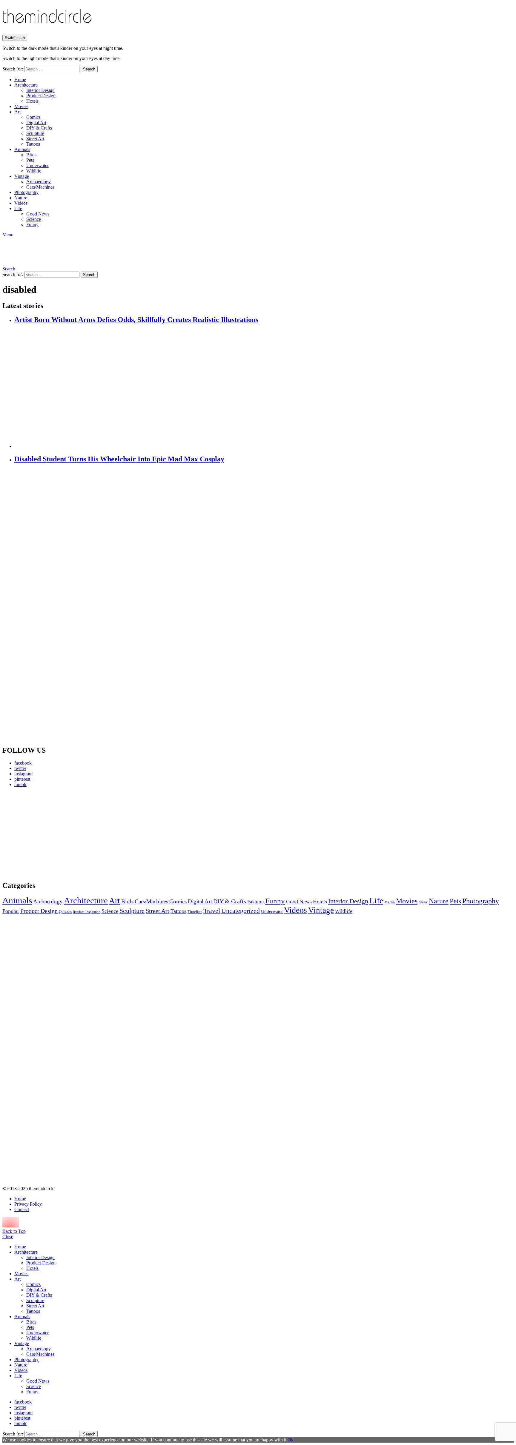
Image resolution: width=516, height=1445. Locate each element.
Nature (20, 197)
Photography (26, 192)
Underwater (37, 165)
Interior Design (40, 90)
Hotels (32, 101)
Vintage (21, 176)
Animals (22, 149)
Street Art (35, 138)
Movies (21, 106)
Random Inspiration (86, 911)
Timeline (195, 912)
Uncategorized (240, 910)
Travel (211, 910)
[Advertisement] (58, 834)
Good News (37, 213)
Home (20, 79)
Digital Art (36, 122)
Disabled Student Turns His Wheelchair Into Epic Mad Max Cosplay (119, 459)
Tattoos (33, 144)
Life (18, 208)
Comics (33, 117)
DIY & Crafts (39, 127)
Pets (30, 160)
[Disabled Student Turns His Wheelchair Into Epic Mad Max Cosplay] (264, 605)
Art (17, 111)
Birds (31, 154)
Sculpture (35, 133)
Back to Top (14, 1231)
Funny (32, 224)
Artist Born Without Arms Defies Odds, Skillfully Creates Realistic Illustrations (136, 319)
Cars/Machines (40, 187)
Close (7, 1236)
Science (33, 219)
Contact (21, 1209)
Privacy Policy (28, 1204)
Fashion (255, 902)
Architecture (26, 84)
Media (389, 902)
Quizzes (65, 911)
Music (423, 902)
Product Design (41, 95)
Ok (291, 1439)
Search (89, 69)
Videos (20, 203)
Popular (10, 911)
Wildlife (33, 170)
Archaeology (38, 181)
